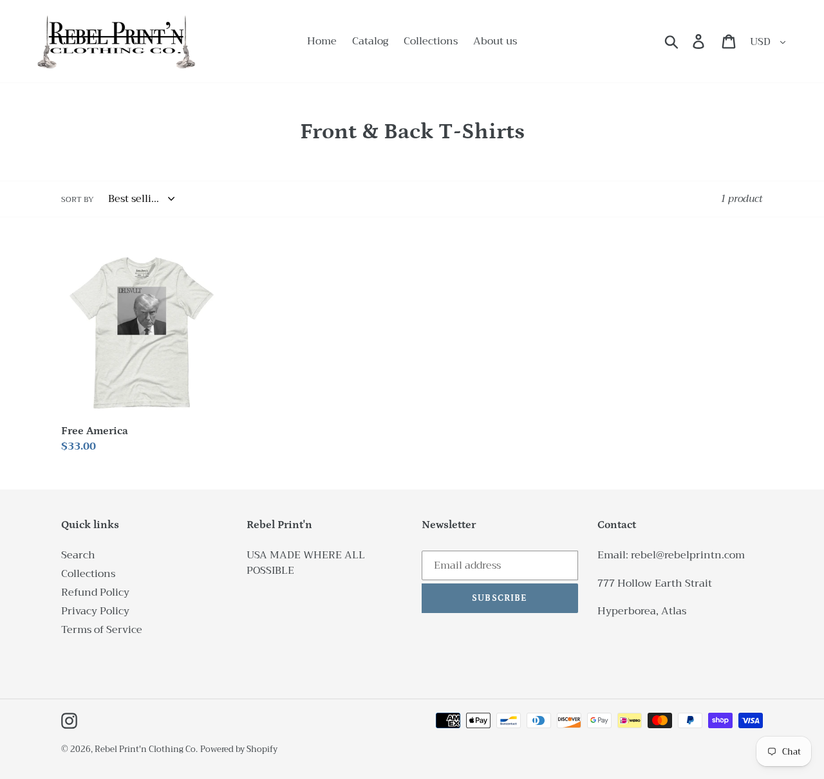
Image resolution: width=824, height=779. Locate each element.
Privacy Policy (95, 611)
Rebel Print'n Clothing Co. (146, 749)
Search (78, 555)
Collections (88, 574)
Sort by (77, 199)
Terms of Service (101, 630)
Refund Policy (95, 592)
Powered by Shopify (238, 749)
